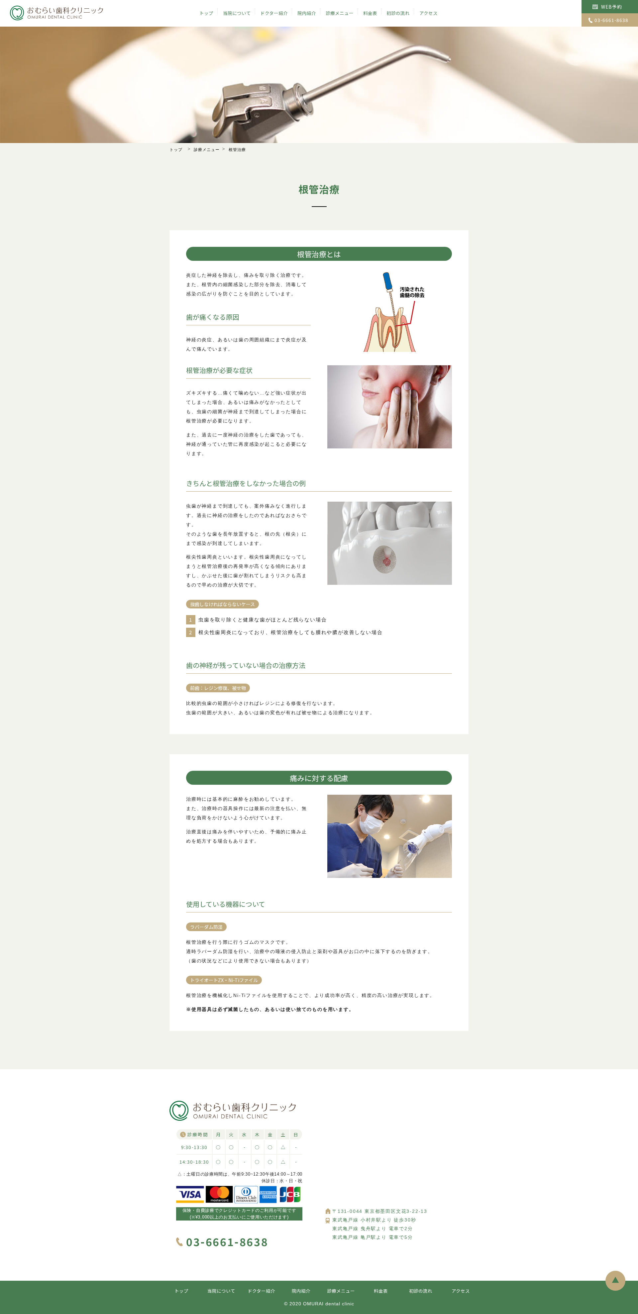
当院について (237, 13)
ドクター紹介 (274, 13)
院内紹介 (306, 13)
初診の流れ (398, 13)
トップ (206, 13)
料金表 (370, 13)
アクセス (428, 13)
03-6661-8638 (611, 20)
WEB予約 (611, 6)
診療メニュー (340, 13)
